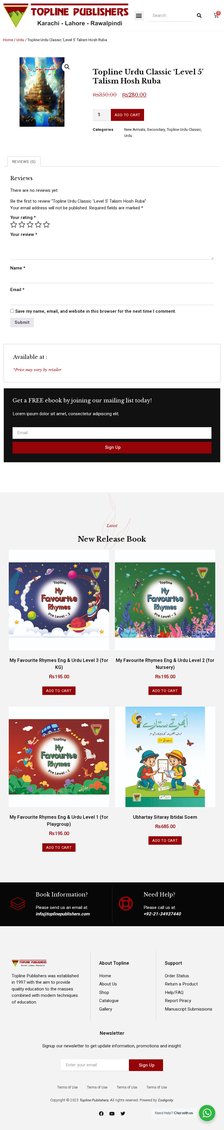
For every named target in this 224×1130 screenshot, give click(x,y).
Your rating (23, 217)
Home (8, 40)
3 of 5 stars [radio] (30, 224)
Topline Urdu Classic (184, 129)
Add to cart (127, 115)
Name (17, 268)
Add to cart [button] (59, 690)
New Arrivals (134, 129)
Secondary (156, 129)
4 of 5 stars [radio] (38, 224)
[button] (139, 15)
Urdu (20, 40)
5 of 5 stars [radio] (46, 224)
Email (17, 289)
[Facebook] (101, 1113)
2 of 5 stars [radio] (21, 224)
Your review (23, 234)
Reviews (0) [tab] (24, 161)
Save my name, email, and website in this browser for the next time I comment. (95, 311)
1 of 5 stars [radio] (13, 224)
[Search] (199, 15)
